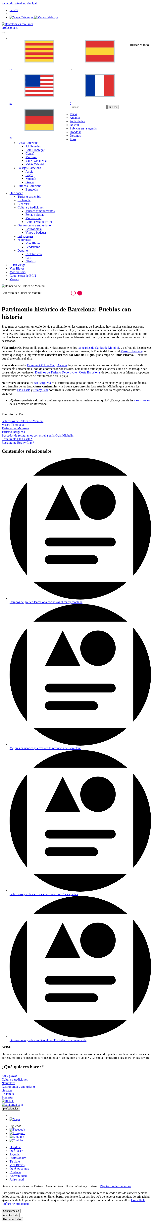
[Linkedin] (17, 1136)
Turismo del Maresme (15, 428)
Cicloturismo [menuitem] (34, 254)
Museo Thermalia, (132, 351)
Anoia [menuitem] (29, 171)
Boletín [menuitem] (74, 124)
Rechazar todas (12, 1219)
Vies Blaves (17, 1165)
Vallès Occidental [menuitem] (36, 160)
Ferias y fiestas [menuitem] (35, 214)
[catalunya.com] (12, 1104)
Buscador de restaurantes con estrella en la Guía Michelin (38, 435)
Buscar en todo (139, 44)
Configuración (11, 1210)
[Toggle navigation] (3, 32)
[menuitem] (73, 114)
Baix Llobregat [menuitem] (35, 150)
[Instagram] (17, 1133)
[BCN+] (8, 1101)
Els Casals (23, 390)
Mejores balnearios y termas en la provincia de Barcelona (45, 748)
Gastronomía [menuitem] (34, 229)
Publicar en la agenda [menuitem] (83, 128)
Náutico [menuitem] (30, 261)
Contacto (15, 1172)
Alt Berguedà (42, 382)
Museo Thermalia (13, 424)
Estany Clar (40, 390)
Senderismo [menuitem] (33, 247)
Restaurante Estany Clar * (18, 442)
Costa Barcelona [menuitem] (28, 142)
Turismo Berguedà (13, 432)
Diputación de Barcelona (115, 1186)
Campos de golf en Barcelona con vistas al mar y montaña (46, 602)
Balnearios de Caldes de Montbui (22, 421)
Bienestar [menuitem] (23, 203)
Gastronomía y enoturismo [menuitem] (34, 225)
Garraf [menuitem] (30, 153)
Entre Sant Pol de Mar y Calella (47, 365)
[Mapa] (34, 17)
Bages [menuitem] (29, 175)
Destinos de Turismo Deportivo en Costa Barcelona (67, 372)
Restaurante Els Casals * (17, 439)
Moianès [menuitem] (31, 178)
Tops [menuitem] (73, 139)
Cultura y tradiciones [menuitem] (31, 207)
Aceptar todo (10, 1215)
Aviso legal (17, 1179)
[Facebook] (17, 1129)
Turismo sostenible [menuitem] (29, 196)
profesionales (10, 27)
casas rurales (141, 400)
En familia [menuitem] (24, 200)
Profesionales (18, 1158)
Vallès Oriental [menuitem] (35, 164)
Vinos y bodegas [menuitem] (36, 232)
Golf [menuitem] (28, 257)
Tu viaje (15, 1161)
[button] (73, 293)
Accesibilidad (18, 1176)
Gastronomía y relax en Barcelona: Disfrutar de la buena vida (48, 1040)
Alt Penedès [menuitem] (33, 146)
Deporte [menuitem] (23, 250)
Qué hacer (16, 1150)
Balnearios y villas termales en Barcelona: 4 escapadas (44, 894)
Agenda (15, 1154)
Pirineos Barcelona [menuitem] (29, 186)
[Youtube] (16, 1140)
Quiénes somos (19, 1168)
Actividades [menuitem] (77, 121)
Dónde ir (15, 1147)
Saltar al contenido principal (19, 3)
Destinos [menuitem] (75, 135)
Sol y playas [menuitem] (25, 236)
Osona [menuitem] (30, 182)
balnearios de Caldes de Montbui (98, 347)
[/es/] (17, 24)
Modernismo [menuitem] (33, 218)
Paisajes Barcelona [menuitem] (29, 168)
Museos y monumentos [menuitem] (40, 211)
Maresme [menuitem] (31, 157)
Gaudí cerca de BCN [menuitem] (39, 221)
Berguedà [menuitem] (32, 189)
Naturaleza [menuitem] (24, 239)
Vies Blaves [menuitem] (33, 243)
